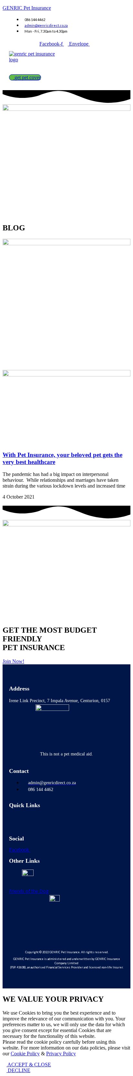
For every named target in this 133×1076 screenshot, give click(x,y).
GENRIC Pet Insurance (27, 8)
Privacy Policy (61, 1053)
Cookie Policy (25, 1053)
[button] (26, 69)
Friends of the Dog (28, 891)
